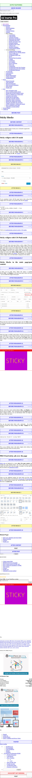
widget (14, 647)
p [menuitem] (10, 759)
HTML (25, 644)
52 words (29, 331)
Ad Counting (12, 62)
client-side (29, 642)
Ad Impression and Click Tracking (17, 67)
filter (7, 644)
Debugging (8, 74)
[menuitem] (17, 769)
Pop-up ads (21, 478)
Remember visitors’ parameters (13, 100)
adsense (13, 640)
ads (10, 640)
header (17, 644)
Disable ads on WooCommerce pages (15, 93)
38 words (29, 212)
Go (30, 582)
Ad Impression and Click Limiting (17, 68)
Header (26, 200)
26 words (29, 318)
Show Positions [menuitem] (10, 758)
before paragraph (7, 642)
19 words (29, 443)
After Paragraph (9, 82)
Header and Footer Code (15, 41)
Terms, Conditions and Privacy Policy (12, 738)
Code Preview (12, 36)
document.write (3, 644)
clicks (25, 642)
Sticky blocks (9, 86)
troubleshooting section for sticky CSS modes (16, 230)
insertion (1, 646)
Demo (4, 79)
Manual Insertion (7, 539)
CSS (10, 643)
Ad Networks (9, 71)
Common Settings (10, 31)
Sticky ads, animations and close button (12, 537)
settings (1, 647)
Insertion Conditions (13, 47)
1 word (30, 281)
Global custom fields (11, 77)
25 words (29, 420)
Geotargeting (12, 66)
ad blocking (2, 640)
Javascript (5, 646)
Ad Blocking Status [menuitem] (11, 765)
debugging (19, 643)
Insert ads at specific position (12, 98)
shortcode (5, 647)
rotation (23, 646)
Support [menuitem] (8, 750)
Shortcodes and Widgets (14, 39)
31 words (29, 268)
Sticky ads (2, 463)
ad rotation (7, 640)
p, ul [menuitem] (11, 760)
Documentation (6, 25)
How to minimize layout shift (13, 105)
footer (10, 644)
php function (16, 646)
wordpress (17, 647)
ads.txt (10, 56)
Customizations (9, 72)
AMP (22, 640)
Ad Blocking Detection (14, 70)
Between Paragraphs (11, 83)
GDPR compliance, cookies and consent (15, 104)
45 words (29, 459)
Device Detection (13, 63)
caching (23, 642)
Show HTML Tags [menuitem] (11, 762)
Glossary (8, 32)
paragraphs (9, 646)
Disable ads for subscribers (12, 97)
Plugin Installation (10, 28)
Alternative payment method (12, 106)
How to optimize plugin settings (13, 91)
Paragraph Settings (13, 43)
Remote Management (11, 75)
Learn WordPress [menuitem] (10, 749)
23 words (29, 195)
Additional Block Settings (15, 51)
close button (2, 643)
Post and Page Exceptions (15, 58)
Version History (6, 108)
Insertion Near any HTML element (17, 52)
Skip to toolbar (3, 744)
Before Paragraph (10, 81)
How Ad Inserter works (11, 90)
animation (24, 640)
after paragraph (17, 640)
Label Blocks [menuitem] (10, 756)
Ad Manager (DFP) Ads (14, 55)
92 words (29, 141)
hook (20, 644)
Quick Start (8, 29)
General (18, 153)
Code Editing (12, 35)
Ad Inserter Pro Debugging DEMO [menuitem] (12, 753)
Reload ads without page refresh (13, 101)
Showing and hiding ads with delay (14, 102)
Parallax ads (9, 87)
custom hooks (14, 643)
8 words (29, 226)
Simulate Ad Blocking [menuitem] (12, 767)
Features (8, 26)
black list (19, 642)
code (5, 643)
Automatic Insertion (13, 37)
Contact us (5, 109)
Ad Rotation (12, 60)
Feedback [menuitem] (8, 752)
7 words (29, 346)
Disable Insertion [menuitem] (11, 764)
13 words (29, 125)
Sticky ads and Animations (12, 85)
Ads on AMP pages (13, 54)
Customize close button (11, 96)
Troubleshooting (10, 78)
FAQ (4, 89)
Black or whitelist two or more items (14, 94)
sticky (9, 647)
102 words (29, 241)
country (7, 643)
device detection (24, 643)
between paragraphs (14, 642)
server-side (26, 646)
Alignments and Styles (14, 40)
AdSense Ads (12, 45)
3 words (29, 433)
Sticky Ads (11, 64)
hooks (22, 644)
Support (5, 734)
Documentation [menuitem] (9, 748)
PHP (12, 646)
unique (11, 647)
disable (28, 643)
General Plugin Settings (14, 48)
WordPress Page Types (14, 44)
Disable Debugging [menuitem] (11, 755)
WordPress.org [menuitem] (9, 746)
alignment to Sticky (13, 467)
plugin (20, 646)
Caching (11, 59)
